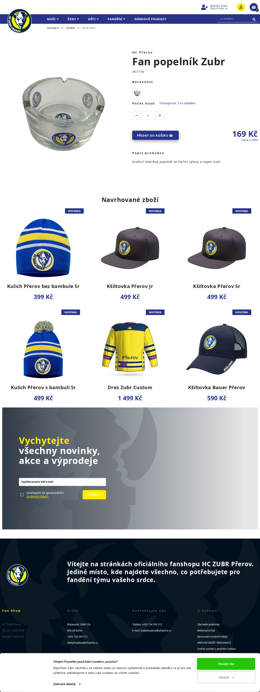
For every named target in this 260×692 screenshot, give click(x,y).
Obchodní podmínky (208, 624)
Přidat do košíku (153, 135)
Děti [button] (92, 19)
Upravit (224, 677)
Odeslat (94, 494)
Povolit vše (226, 664)
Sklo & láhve (88, 28)
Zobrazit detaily (64, 684)
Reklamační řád (206, 630)
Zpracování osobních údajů (212, 636)
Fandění (70, 28)
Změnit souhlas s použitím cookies (216, 649)
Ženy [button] (72, 19)
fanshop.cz (53, 28)
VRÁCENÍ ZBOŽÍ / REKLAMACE (214, 642)
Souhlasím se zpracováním (45, 494)
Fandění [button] (115, 19)
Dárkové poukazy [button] (150, 19)
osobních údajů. (37, 496)
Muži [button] (52, 19)
